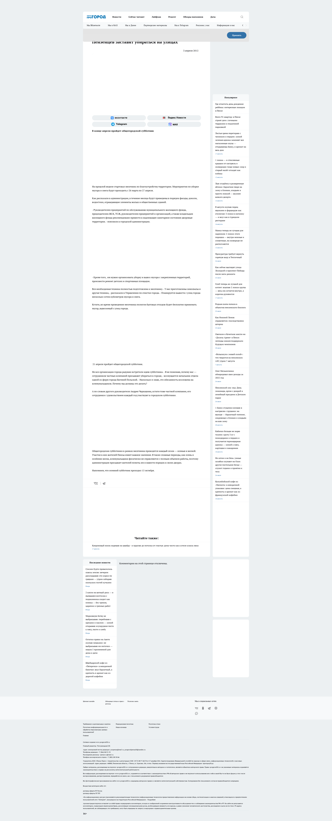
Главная (86, 735)
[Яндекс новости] (174, 117)
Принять (236, 35)
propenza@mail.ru (117, 750)
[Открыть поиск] (241, 16)
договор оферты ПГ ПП (91, 793)
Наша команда (121, 727)
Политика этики (154, 724)
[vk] (96, 483)
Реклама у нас (202, 25)
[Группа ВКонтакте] (119, 117)
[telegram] (105, 483)
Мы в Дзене (130, 25)
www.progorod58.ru (103, 742)
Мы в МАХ (113, 25)
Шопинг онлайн (88, 701)
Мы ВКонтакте (93, 25)
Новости (116, 17)
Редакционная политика (124, 724)
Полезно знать (132, 701)
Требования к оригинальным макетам (96, 724)
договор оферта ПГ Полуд (92, 791)
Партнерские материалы (155, 25)
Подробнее (151, 800)
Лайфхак (156, 17)
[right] (246, 25)
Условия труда (154, 727)
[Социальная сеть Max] (174, 124)
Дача (213, 17)
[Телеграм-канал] (119, 124)
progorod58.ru (122, 767)
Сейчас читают (136, 17)
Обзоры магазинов (193, 17)
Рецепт (172, 17)
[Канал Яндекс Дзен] (216, 708)
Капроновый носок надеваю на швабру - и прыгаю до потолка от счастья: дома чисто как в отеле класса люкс (145, 547)
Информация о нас (226, 25)
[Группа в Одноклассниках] (203, 708)
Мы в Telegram (181, 25)
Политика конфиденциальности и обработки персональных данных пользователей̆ (95, 729)
